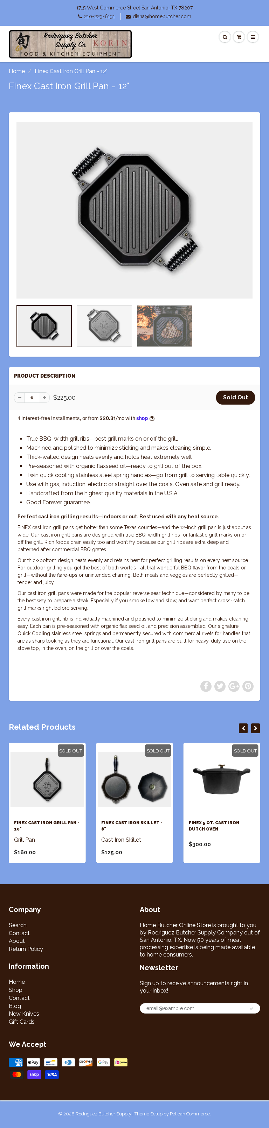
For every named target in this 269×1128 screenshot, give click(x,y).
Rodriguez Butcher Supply (103, 1113)
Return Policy (26, 949)
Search (18, 925)
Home (17, 71)
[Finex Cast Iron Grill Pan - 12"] (134, 210)
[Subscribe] (251, 1008)
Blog (15, 1006)
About (17, 941)
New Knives (24, 1013)
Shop (15, 990)
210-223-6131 (99, 16)
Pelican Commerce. (190, 1113)
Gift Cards (22, 1021)
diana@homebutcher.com (162, 16)
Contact (19, 933)
